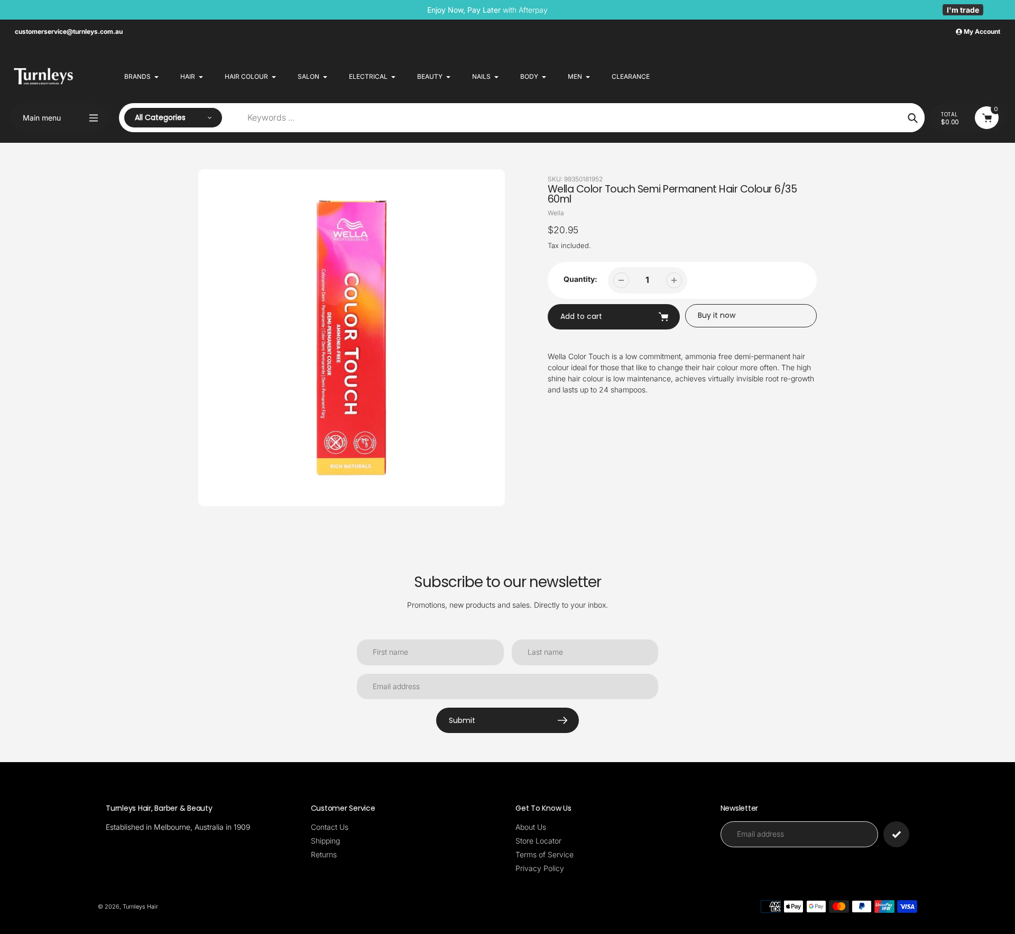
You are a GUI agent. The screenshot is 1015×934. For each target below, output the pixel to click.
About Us (530, 826)
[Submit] (896, 834)
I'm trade (963, 9)
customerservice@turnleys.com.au (69, 31)
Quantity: (580, 278)
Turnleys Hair (140, 906)
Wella (556, 213)
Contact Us (329, 826)
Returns (324, 854)
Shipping (325, 840)
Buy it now (716, 315)
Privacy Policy (539, 868)
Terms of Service (544, 854)
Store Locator (538, 840)
